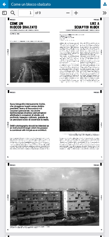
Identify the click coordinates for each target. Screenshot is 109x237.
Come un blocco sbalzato (31, 4)
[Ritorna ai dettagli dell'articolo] (4, 4)
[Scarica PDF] (105, 4)
